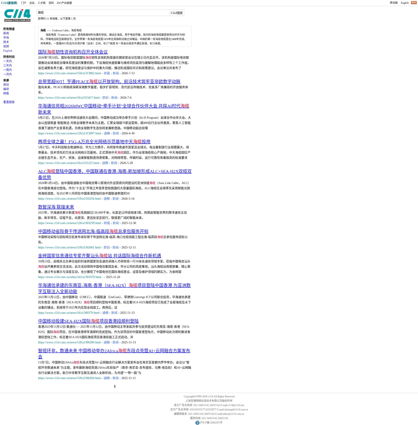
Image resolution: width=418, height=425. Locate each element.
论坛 (32, 3)
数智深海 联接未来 (56, 207)
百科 (51, 3)
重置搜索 (9, 102)
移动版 (394, 2)
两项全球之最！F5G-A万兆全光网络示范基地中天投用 (94, 141)
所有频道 (9, 28)
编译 (6, 89)
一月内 (7, 74)
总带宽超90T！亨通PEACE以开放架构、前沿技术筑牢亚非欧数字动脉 (109, 81)
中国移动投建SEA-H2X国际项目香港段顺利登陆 (88, 321)
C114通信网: (9, 3)
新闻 (6, 33)
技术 (6, 42)
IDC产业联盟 (64, 3)
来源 (6, 80)
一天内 (7, 61)
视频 (6, 46)
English (405, 2)
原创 (6, 84)
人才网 (42, 3)
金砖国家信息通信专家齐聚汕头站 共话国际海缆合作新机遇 (99, 255)
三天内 (7, 65)
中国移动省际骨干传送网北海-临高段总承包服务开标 (93, 231)
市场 (6, 37)
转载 (6, 93)
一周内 (7, 69)
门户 (23, 3)
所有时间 (9, 56)
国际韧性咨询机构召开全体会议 (73, 52)
